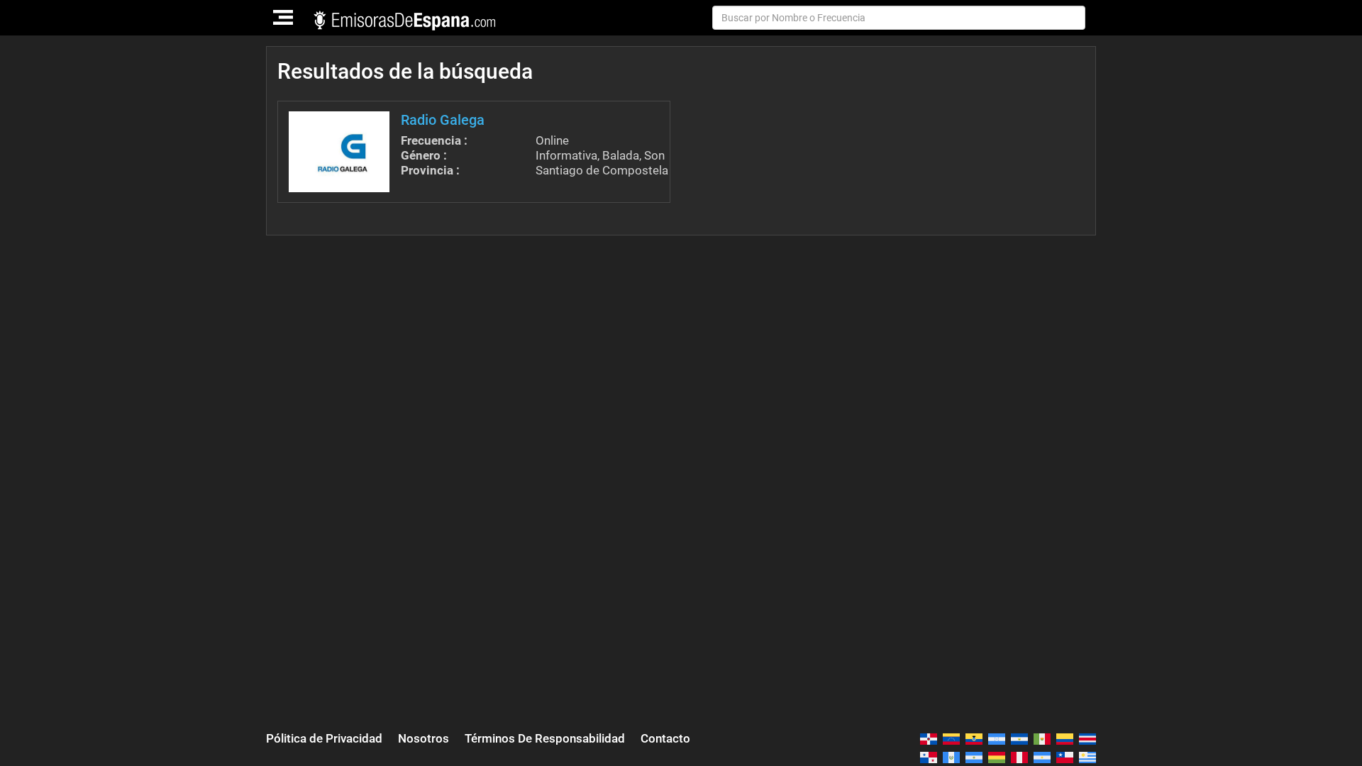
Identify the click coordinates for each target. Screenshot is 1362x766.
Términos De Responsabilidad (545, 738)
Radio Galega (443, 119)
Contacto (665, 738)
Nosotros (423, 738)
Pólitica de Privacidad (324, 738)
